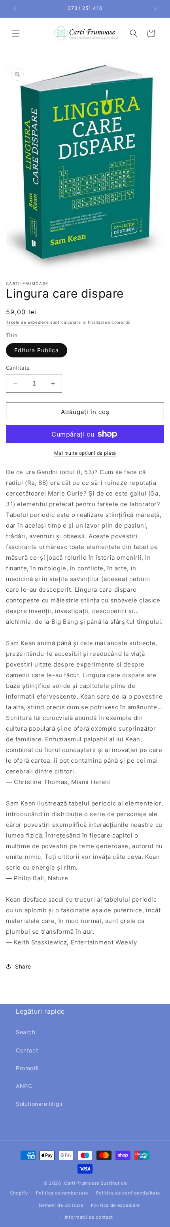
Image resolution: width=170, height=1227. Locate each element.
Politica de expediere (115, 1205)
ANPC (24, 1086)
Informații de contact (89, 1217)
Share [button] (23, 966)
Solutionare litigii (39, 1103)
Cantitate (18, 368)
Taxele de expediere (27, 322)
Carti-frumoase (81, 1183)
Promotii (27, 1068)
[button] (16, 33)
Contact (27, 1050)
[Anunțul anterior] (14, 8)
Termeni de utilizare (60, 1205)
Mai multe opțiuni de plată (85, 453)
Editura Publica (36, 350)
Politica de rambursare (62, 1193)
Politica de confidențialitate (128, 1193)
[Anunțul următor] (155, 8)
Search (26, 1032)
